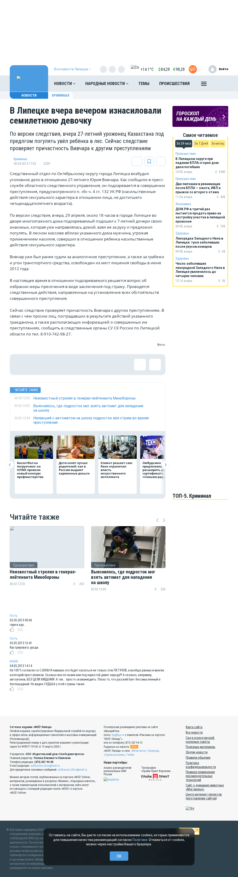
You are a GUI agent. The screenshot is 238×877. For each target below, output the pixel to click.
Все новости (194, 732)
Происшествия (174, 83)
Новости (63, 83)
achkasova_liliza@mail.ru (45, 765)
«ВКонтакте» (138, 750)
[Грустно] (80, 364)
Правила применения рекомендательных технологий (200, 776)
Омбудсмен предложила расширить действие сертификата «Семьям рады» (159, 470)
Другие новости (197, 752)
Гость (13, 615)
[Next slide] (165, 465)
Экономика (183, 204)
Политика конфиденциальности (201, 765)
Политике (139, 840)
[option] (47, 567)
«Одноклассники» (114, 754)
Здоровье (182, 233)
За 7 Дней (201, 143)
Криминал (60, 95)
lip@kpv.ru (118, 735)
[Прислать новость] (193, 69)
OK (119, 856)
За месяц (217, 143)
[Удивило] (65, 364)
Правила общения (198, 757)
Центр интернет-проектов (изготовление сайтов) (204, 796)
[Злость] (96, 364)
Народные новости (105, 83)
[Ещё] (204, 85)
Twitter (130, 754)
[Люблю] (50, 364)
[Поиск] (220, 83)
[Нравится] (20, 364)
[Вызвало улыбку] (35, 364)
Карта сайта (194, 727)
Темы (143, 83)
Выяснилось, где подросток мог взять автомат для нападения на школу (123, 577)
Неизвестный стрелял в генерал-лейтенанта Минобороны (43, 574)
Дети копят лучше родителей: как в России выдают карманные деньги (74, 468)
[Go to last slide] (10, 465)
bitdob (14, 661)
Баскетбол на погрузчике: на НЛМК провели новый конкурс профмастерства (30, 470)
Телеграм (153, 750)
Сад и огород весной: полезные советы (200, 740)
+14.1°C (147, 69)
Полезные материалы (200, 747)
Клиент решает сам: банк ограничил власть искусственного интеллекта (117, 470)
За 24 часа (183, 143)
